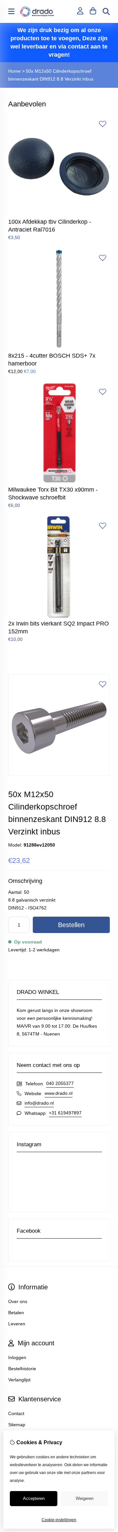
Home (14, 71)
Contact (16, 1413)
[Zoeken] (106, 11)
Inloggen (17, 1357)
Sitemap (16, 1424)
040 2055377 (60, 1083)
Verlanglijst (19, 1379)
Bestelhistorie (22, 1368)
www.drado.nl (58, 1093)
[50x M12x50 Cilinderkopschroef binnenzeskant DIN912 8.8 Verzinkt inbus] (59, 774)
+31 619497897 (65, 1112)
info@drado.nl (39, 1103)
